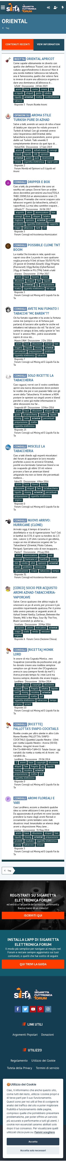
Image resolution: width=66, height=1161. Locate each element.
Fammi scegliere (44, 1132)
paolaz (17, 830)
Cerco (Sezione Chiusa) (45, 639)
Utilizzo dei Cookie (43, 1060)
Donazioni (47, 1035)
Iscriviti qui (33, 915)
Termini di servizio (47, 1068)
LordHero (18, 681)
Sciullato (18, 624)
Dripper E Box (32, 182)
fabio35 (18, 481)
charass (18, 273)
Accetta (33, 1141)
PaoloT (18, 552)
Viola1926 (19, 146)
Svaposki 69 (20, 407)
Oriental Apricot (34, 59)
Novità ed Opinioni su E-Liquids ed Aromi (34, 170)
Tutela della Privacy (19, 1068)
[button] (3, 8)
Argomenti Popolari (24, 1035)
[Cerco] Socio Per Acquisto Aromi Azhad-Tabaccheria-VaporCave (35, 592)
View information (48, 44)
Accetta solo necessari (33, 1150)
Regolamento (19, 1060)
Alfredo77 (19, 209)
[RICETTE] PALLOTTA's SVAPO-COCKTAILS (35, 726)
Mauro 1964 (20, 340)
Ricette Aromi (40, 104)
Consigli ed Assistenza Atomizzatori (39, 234)
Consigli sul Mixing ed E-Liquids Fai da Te (36, 297)
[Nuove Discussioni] (62, 7)
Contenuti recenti (17, 44)
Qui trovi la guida (33, 964)
